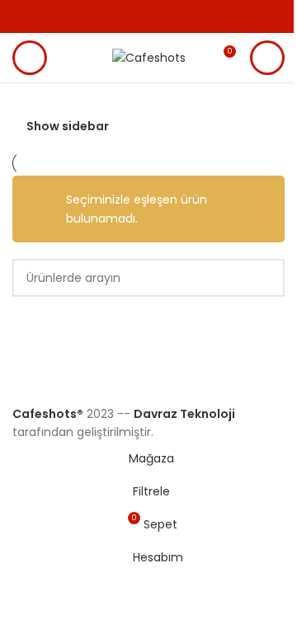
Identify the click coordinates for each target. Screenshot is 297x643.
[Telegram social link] (180, 17)
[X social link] (120, 17)
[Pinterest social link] (140, 17)
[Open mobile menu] (29, 57)
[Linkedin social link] (160, 17)
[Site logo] (149, 57)
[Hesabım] (267, 57)
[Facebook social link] (101, 17)
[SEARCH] (266, 278)
